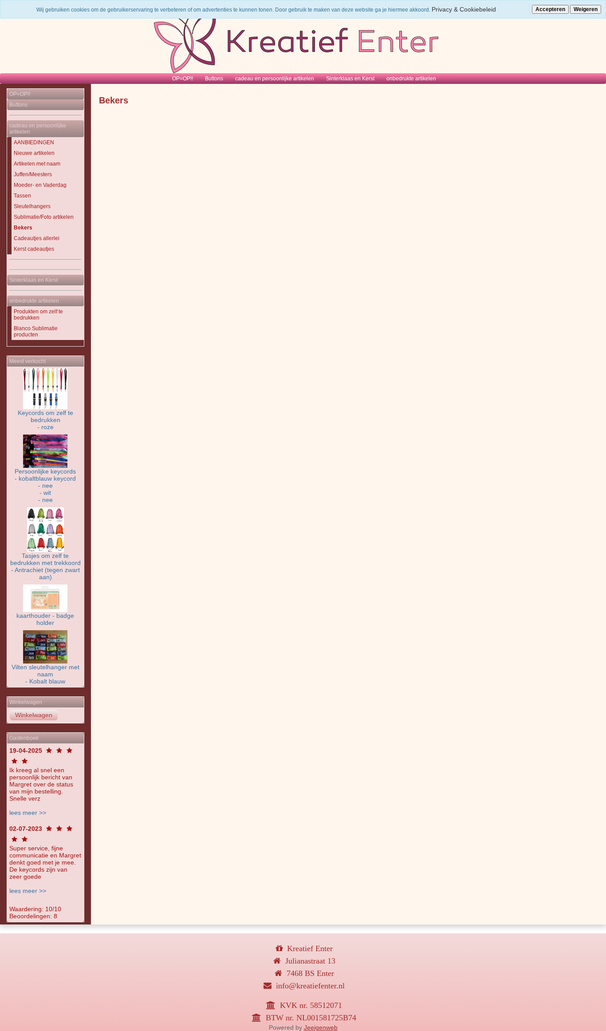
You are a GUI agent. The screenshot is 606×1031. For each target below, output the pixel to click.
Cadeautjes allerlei (36, 238)
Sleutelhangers (32, 206)
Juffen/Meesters (33, 174)
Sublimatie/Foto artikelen (44, 217)
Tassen (22, 196)
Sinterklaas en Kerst (350, 78)
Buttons (214, 78)
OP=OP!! (182, 78)
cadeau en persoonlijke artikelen (274, 78)
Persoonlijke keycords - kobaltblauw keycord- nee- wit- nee (45, 485)
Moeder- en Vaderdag (40, 185)
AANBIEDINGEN (34, 142)
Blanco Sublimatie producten (36, 331)
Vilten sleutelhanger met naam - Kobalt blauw (45, 674)
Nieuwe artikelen (34, 153)
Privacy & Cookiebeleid (464, 9)
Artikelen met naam (37, 164)
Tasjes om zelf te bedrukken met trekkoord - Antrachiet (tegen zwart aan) (45, 566)
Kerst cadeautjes (34, 249)
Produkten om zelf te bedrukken (38, 314)
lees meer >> (27, 812)
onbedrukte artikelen (411, 78)
